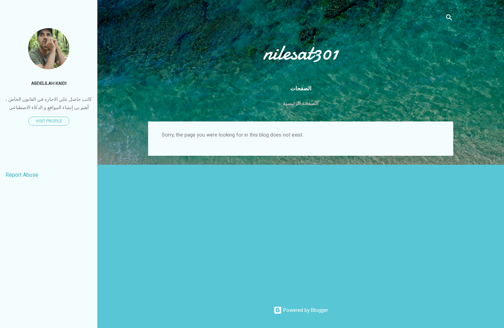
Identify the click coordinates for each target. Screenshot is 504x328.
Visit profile (49, 121)
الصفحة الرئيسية (301, 103)
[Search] (449, 18)
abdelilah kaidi (49, 83)
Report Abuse (21, 175)
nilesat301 (300, 52)
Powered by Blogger (305, 310)
